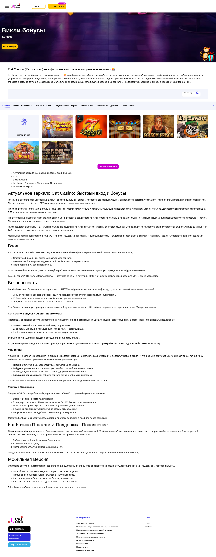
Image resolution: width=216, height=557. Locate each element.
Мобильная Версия (23, 186)
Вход (15, 176)
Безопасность (20, 179)
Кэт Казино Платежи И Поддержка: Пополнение (38, 183)
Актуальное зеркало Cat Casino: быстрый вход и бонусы (42, 173)
